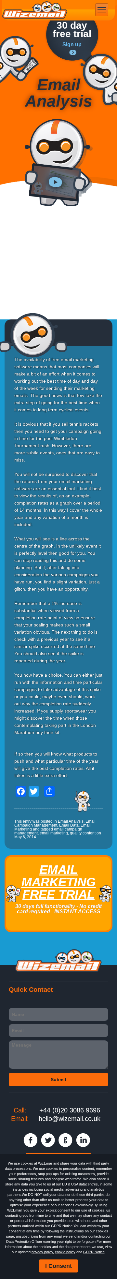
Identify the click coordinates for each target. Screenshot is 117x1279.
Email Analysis (71, 821)
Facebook (30, 1140)
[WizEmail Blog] (19, 59)
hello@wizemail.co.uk (69, 1118)
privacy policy (42, 1252)
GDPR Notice (94, 1252)
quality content (83, 833)
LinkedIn (83, 1140)
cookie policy (65, 1252)
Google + (65, 1140)
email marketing (54, 833)
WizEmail (34, 10)
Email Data (69, 825)
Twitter (48, 1140)
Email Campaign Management (55, 823)
